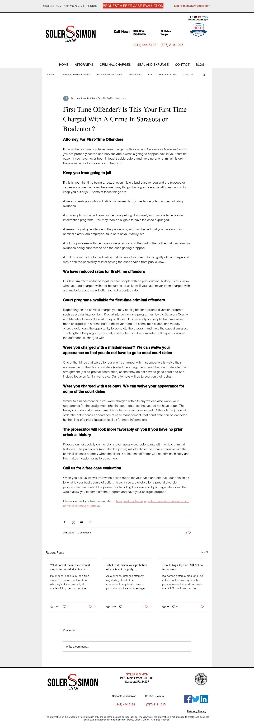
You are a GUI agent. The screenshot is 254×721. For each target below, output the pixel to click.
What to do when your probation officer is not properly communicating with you (126, 567)
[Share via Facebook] (64, 522)
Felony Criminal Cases (109, 74)
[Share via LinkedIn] (81, 522)
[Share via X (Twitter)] (73, 522)
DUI (150, 74)
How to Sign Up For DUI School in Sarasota (183, 567)
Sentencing (135, 74)
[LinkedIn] (204, 699)
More (186, 74)
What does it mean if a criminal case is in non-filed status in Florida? (70, 567)
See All (204, 551)
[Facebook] (188, 699)
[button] (203, 74)
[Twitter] (196, 699)
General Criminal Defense (76, 74)
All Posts (50, 74)
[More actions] (189, 98)
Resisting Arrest (168, 74)
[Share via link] (90, 522)
